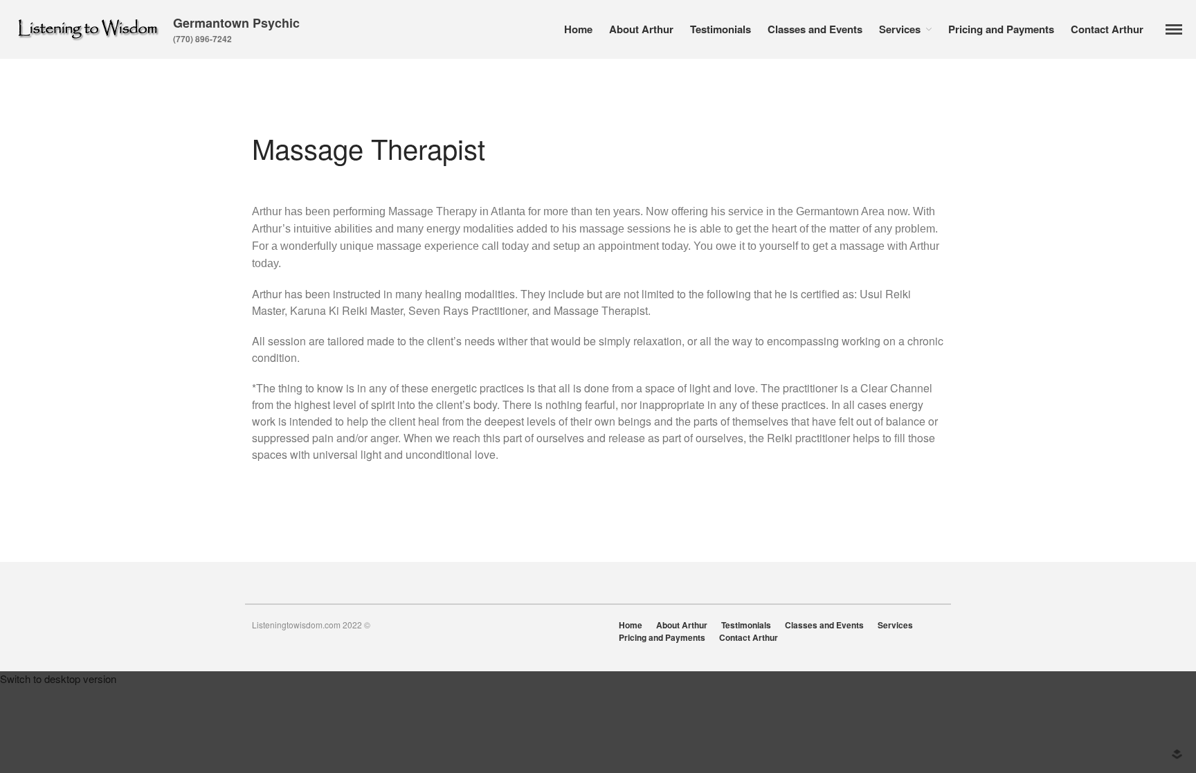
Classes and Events (815, 29)
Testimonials (720, 29)
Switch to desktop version (58, 678)
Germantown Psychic (236, 23)
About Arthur (641, 29)
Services (900, 29)
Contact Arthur (1107, 29)
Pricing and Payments (1001, 29)
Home (578, 29)
